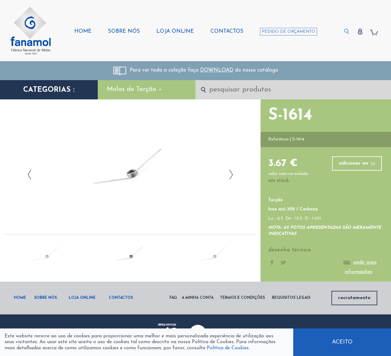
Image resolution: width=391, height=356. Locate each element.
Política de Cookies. (228, 348)
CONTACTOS (121, 298)
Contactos (226, 31)
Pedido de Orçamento (288, 32)
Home (83, 31)
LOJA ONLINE (82, 298)
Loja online (175, 31)
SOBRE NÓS (45, 298)
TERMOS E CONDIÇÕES (242, 298)
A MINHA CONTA (198, 298)
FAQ (173, 298)
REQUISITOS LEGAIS (291, 298)
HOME (20, 298)
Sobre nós (124, 31)
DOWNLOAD (216, 70)
